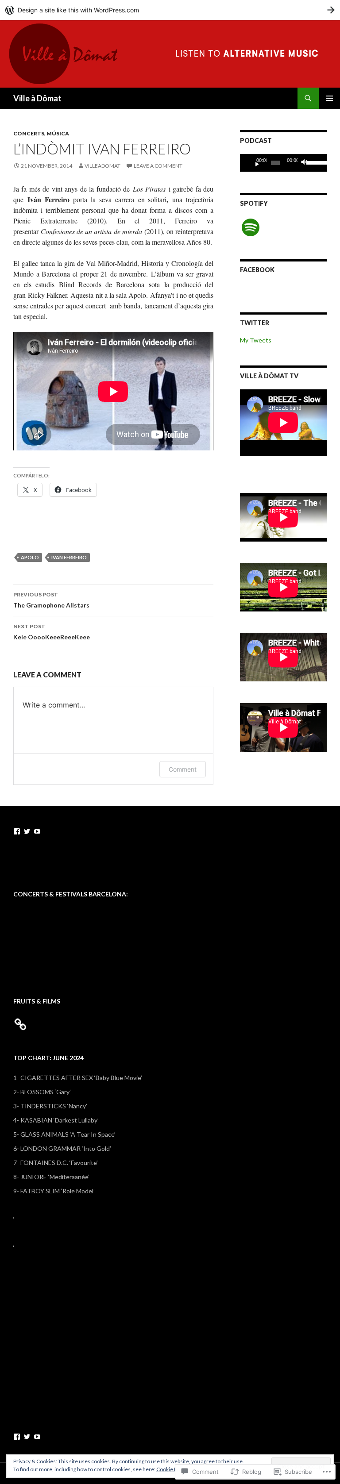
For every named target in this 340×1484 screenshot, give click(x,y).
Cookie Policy (172, 1469)
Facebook (257, 269)
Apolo (30, 557)
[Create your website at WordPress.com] (170, 10)
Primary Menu (329, 98)
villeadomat (102, 165)
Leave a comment (158, 165)
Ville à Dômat (37, 98)
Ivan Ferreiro (69, 557)
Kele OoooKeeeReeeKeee (51, 632)
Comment (183, 769)
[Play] (253, 162)
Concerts (28, 133)
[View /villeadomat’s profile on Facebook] (16, 831)
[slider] (314, 162)
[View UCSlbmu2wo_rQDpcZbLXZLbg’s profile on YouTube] (37, 831)
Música (57, 133)
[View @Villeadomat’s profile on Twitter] (27, 831)
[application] (283, 163)
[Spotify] (250, 227)
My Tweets (255, 340)
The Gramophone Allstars (51, 600)
